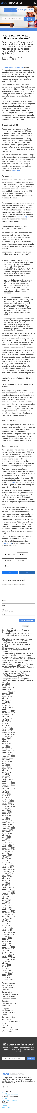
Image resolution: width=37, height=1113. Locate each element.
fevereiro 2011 (8, 970)
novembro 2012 (8, 949)
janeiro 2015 (7, 909)
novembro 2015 (8, 893)
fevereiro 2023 (8, 751)
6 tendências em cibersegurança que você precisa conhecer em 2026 (17, 640)
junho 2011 (6, 965)
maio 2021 (6, 774)
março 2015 (7, 905)
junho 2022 (6, 763)
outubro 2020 (7, 787)
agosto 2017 (7, 855)
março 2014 (7, 927)
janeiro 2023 (7, 752)
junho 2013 (6, 941)
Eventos (4, 1104)
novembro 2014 (8, 913)
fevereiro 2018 (8, 844)
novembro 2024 (8, 713)
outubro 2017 (7, 851)
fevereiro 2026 (8, 688)
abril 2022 (6, 765)
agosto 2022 (7, 761)
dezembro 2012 (8, 947)
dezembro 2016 (8, 869)
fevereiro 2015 (8, 907)
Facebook (8, 543)
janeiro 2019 (7, 824)
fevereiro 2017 (8, 866)
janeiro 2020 (7, 803)
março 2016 (7, 886)
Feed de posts (7, 1027)
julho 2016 (6, 878)
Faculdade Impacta (9, 999)
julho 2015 (6, 898)
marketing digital (23, 217)
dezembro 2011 (8, 958)
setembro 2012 (8, 950)
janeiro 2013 (7, 945)
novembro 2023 (8, 734)
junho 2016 (6, 880)
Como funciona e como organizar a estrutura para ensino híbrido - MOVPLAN (16, 673)
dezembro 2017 (8, 848)
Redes (4, 1015)
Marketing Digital (9, 1010)
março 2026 (7, 686)
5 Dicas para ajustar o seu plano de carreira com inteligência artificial (16, 649)
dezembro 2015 (8, 891)
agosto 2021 (7, 769)
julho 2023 (6, 742)
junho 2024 (6, 722)
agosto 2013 (7, 938)
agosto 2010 (7, 974)
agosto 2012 (7, 952)
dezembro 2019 (8, 805)
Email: (3, 605)
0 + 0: (3, 615)
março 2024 (7, 727)
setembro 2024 (8, 716)
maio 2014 (6, 923)
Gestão (5, 1001)
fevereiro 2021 (8, 779)
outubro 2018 (7, 830)
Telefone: (5, 610)
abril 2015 (6, 904)
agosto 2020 (7, 790)
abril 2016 (6, 884)
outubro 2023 (7, 736)
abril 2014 (6, 925)
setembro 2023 (8, 738)
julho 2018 (6, 835)
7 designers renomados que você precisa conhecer (17, 679)
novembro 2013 (8, 934)
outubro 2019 (7, 808)
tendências (11, 482)
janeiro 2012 (7, 956)
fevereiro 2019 (8, 823)
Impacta (5, 1008)
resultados (16, 171)
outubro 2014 (7, 914)
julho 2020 (6, 792)
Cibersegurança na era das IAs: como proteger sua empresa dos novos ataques (17, 635)
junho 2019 (6, 815)
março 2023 (7, 749)
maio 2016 (6, 882)
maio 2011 (6, 967)
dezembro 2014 (8, 911)
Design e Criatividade (10, 996)
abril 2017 (6, 862)
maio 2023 (6, 745)
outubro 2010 (7, 972)
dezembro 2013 (8, 932)
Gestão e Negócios (9, 1003)
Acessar (5, 1025)
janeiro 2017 (7, 868)
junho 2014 (6, 922)
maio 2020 (6, 796)
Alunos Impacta (8, 983)
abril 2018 (6, 841)
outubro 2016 (7, 873)
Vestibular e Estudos (10, 1021)
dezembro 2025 (8, 691)
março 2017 (7, 864)
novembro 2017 (8, 850)
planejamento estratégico (14, 68)
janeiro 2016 (7, 889)
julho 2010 (6, 976)
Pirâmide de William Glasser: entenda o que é (18, 669)
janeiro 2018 (7, 846)
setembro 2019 (8, 810)
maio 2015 (6, 902)
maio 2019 (6, 817)
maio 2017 (6, 860)
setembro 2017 (8, 853)
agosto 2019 (7, 812)
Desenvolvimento (9, 994)
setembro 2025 (8, 695)
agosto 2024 (7, 718)
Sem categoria (8, 1017)
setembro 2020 (8, 788)
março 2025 (7, 706)
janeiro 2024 (7, 731)
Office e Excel (7, 1012)
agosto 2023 (7, 740)
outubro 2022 (7, 758)
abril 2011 (6, 968)
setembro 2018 (8, 832)
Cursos (4, 1106)
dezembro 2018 (8, 826)
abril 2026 (6, 684)
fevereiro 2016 (8, 887)
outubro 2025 (7, 693)
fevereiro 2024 (8, 729)
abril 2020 (6, 797)
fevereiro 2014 (8, 929)
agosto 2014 (7, 918)
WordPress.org (8, 1031)
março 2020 (7, 799)
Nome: (4, 600)
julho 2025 (6, 698)
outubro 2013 (7, 936)
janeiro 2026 (7, 689)
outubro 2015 (7, 895)
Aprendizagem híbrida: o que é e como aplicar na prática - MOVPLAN (17, 665)
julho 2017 (6, 857)
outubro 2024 (7, 715)
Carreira (5, 990)
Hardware (6, 1006)
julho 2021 (6, 770)
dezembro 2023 (8, 733)
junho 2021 (6, 772)
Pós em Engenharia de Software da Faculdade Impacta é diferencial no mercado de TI (18, 660)
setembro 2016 (8, 875)
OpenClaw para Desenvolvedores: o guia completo (16, 631)
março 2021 (7, 778)
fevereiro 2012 (8, 954)
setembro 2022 (8, 760)
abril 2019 (6, 819)
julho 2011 (6, 963)
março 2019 (7, 821)
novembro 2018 (8, 828)
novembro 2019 (8, 806)
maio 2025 (6, 702)
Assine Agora (29, 19)
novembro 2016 (8, 871)
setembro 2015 (8, 896)
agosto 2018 (7, 833)
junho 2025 (6, 700)
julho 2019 (6, 814)
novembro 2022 (8, 756)
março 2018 (7, 842)
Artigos (4, 1093)
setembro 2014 (8, 916)
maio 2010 (6, 977)
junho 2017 (6, 859)
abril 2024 (6, 725)
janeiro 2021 (7, 781)
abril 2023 (6, 747)
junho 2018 (6, 837)
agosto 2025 (7, 697)
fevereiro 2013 (8, 943)
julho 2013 (6, 940)
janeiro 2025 (7, 709)
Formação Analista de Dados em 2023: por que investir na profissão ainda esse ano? (18, 655)
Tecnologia (6, 1019)
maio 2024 (6, 724)
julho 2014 (6, 920)
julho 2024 (6, 720)
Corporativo (7, 992)
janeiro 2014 (7, 931)
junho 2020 (6, 794)
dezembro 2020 (8, 783)
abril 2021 (6, 776)
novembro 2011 (8, 959)
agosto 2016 (7, 877)
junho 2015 (6, 900)
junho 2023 (6, 743)
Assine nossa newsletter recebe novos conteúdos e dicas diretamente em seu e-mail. (18, 1049)
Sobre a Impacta (7, 1107)
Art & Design (7, 985)
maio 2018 (6, 839)
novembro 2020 (8, 785)
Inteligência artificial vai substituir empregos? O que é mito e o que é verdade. (16, 644)
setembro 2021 (8, 767)
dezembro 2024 (8, 711)
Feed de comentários (10, 1029)
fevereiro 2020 (8, 801)
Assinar (31, 1058)
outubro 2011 (7, 961)
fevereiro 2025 (8, 707)
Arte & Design (7, 987)
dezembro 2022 (8, 754)
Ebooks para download (10, 1095)
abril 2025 (6, 704)
